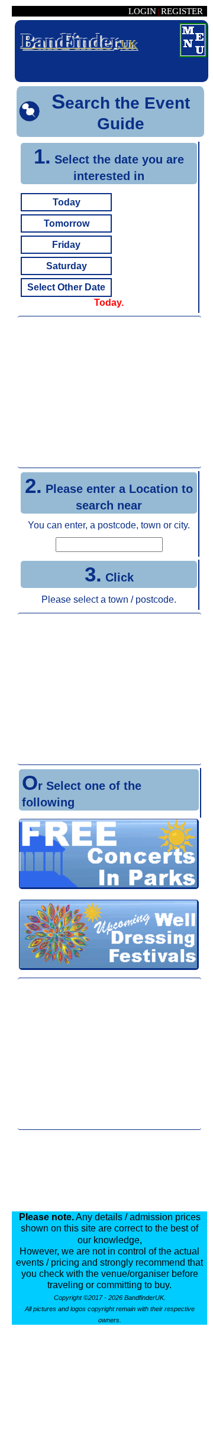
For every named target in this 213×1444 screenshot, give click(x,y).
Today (66, 202)
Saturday (66, 266)
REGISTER (182, 11)
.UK (79, 41)
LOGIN (142, 11)
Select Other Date (66, 287)
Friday (66, 245)
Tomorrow (66, 223)
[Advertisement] (109, 392)
